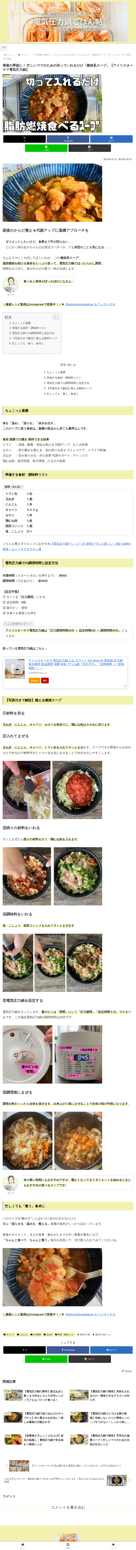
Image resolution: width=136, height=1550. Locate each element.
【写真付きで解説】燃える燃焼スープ (34, 338)
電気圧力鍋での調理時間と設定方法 (33, 333)
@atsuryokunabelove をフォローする (90, 304)
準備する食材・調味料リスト (29, 327)
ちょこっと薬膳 (21, 322)
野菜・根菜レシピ (66, 1334)
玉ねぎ (49, 1334)
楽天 (45, 681)
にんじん (24, 1334)
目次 (63, 364)
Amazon (34, 681)
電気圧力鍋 (85, 1334)
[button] (89, 148)
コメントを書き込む (68, 1507)
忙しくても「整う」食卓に (28, 343)
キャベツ (10, 1334)
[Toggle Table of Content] (54, 317)
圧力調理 (37, 1334)
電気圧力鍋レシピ (103, 1334)
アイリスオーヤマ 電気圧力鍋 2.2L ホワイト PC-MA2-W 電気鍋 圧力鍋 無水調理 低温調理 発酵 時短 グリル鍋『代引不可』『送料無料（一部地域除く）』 (76, 664)
